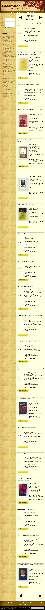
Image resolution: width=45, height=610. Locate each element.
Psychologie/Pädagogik (8, 78)
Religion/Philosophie (8, 81)
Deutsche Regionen (7, 41)
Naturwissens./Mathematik (9, 75)
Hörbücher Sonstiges (7, 58)
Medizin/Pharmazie (7, 71)
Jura (4, 63)
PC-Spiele (5, 77)
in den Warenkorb (23, 46)
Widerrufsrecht (26, 603)
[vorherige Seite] (20, 19)
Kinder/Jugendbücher (8, 64)
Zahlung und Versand (35, 603)
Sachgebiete (20, 12)
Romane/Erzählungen (8, 82)
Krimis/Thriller (6, 66)
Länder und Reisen (7, 69)
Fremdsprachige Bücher (8, 48)
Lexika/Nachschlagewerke (9, 70)
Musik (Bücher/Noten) (8, 73)
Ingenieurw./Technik (7, 62)
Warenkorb (30, 12)
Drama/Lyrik (6, 43)
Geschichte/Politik (7, 51)
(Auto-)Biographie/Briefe (9, 36)
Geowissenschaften (7, 49)
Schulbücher (6, 85)
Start (12, 12)
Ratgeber (5, 79)
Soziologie (5, 88)
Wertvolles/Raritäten (7, 93)
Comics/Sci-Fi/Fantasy (8, 37)
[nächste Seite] (40, 19)
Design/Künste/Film (7, 40)
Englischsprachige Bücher (9, 44)
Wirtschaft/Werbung (7, 94)
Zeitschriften (6, 96)
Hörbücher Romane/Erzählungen (8, 54)
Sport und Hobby (7, 89)
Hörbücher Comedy (7, 52)
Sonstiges (5, 86)
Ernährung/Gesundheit (8, 45)
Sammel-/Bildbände (7, 84)
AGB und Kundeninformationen (14, 603)
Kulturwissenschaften (8, 67)
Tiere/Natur (5, 92)
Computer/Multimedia (8, 39)
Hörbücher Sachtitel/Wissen (9, 56)
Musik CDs (5, 74)
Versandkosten (29, 40)
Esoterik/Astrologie (7, 47)
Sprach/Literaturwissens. (8, 90)
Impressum (3, 603)
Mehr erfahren (17, 608)
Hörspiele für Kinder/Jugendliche (7, 60)
